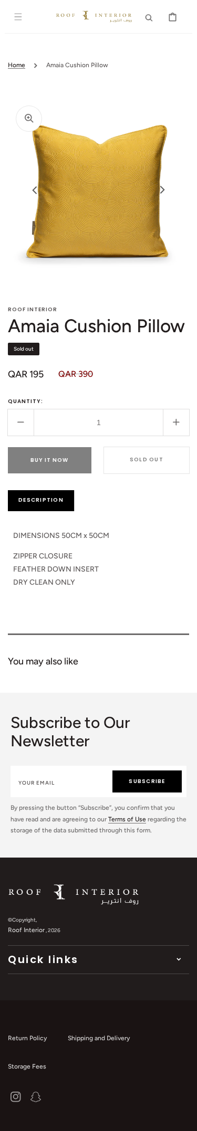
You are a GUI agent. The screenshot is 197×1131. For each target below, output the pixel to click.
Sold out (146, 459)
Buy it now (49, 460)
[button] (17, 16)
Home (16, 65)
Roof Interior (26, 930)
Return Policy (27, 1038)
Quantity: (25, 401)
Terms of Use (127, 819)
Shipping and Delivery (99, 1038)
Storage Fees (27, 1066)
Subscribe (147, 781)
